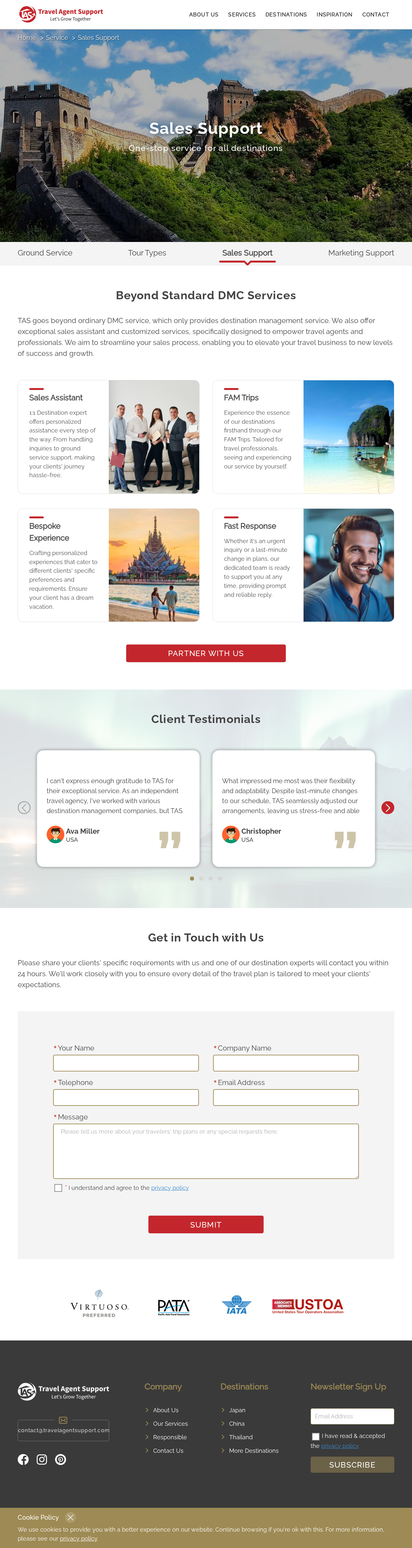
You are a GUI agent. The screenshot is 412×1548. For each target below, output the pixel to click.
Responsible (170, 1437)
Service (57, 38)
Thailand (241, 1437)
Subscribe (352, 1464)
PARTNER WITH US (206, 653)
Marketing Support (361, 252)
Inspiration (334, 15)
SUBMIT (206, 1224)
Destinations (286, 15)
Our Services (170, 1423)
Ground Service (45, 252)
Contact (375, 15)
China (237, 1423)
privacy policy (170, 1187)
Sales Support (247, 252)
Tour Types (147, 252)
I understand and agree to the (127, 1187)
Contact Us (168, 1450)
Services (242, 15)
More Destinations (254, 1450)
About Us (204, 15)
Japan (237, 1410)
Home (27, 38)
